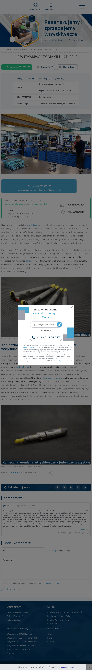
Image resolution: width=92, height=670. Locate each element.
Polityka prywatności (66, 667)
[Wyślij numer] (59, 324)
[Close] (71, 307)
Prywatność (62, 361)
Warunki (69, 361)
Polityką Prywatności (30, 347)
